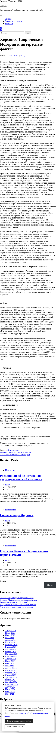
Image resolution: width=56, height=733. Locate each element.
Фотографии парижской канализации (16, 607)
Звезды (8, 19)
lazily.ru (3, 5)
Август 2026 (10, 630)
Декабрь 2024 (11, 677)
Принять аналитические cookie (19, 721)
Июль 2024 (10, 689)
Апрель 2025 (11, 668)
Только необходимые (15, 727)
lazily (23, 55)
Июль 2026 (10, 633)
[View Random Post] (1, 28)
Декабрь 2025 (11, 649)
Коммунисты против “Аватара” (14, 602)
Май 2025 (9, 666)
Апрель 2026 (11, 640)
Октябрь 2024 (11, 682)
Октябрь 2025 (11, 654)
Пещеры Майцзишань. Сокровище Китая (18, 600)
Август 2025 (10, 659)
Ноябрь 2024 (10, 680)
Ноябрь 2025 (10, 652)
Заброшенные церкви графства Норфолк (18, 604)
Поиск (3, 581)
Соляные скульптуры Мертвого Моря (16, 597)
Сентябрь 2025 (11, 656)
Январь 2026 (10, 647)
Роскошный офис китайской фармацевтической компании (21, 477)
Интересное (13, 450)
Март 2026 (10, 642)
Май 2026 (9, 637)
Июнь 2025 (10, 663)
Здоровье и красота (13, 21)
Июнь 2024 (10, 691)
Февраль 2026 (11, 644)
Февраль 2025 (11, 673)
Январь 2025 (10, 675)
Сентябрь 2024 (11, 684)
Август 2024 (10, 687)
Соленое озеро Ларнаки (16, 515)
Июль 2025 (10, 661)
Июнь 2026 (10, 635)
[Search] (1, 30)
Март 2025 (10, 670)
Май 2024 (9, 694)
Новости (9, 23)
